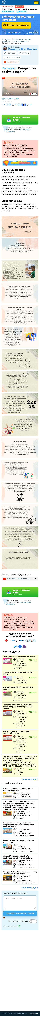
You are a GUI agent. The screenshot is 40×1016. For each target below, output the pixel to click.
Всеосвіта (5, 39)
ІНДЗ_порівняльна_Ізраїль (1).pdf (20, 579)
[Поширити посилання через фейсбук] (20, 646)
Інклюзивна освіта (20, 41)
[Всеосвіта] (4, 2)
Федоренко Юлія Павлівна (22, 49)
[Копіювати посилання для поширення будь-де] (15, 646)
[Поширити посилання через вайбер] (24, 646)
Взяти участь (8, 11)
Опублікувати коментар (20, 914)
